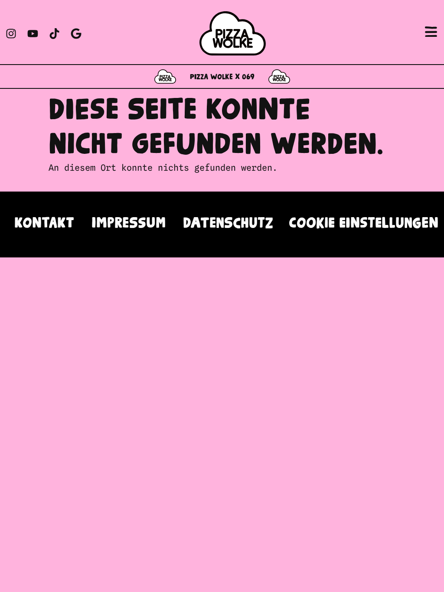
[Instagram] (11, 33)
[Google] (76, 33)
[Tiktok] (54, 33)
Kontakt (44, 224)
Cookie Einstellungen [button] (363, 224)
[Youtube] (32, 33)
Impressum (128, 224)
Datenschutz (228, 224)
